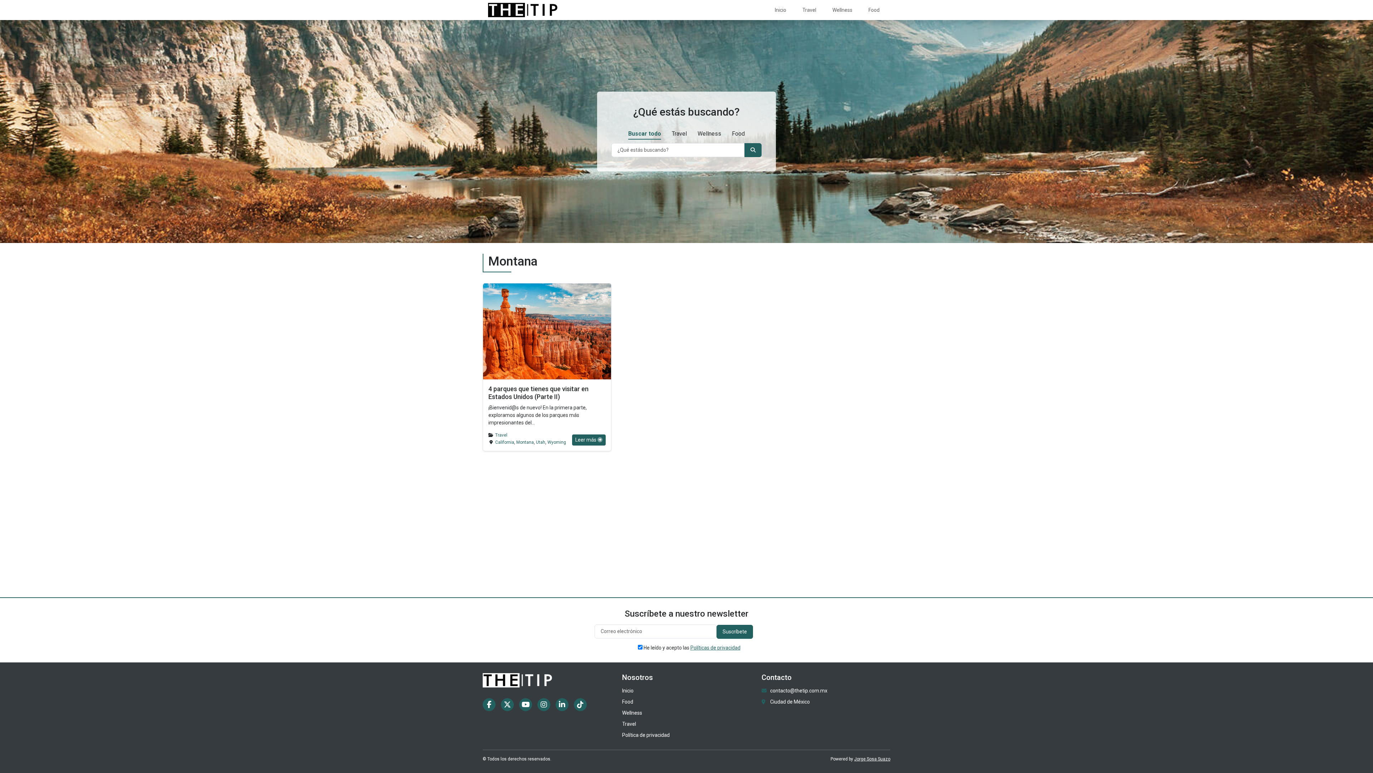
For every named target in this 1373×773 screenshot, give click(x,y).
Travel (809, 10)
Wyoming (556, 442)
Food (874, 10)
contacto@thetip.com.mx (798, 691)
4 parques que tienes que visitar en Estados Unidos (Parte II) (538, 392)
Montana (525, 442)
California (504, 442)
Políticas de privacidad (715, 648)
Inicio (780, 10)
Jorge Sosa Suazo (872, 759)
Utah (540, 442)
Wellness (842, 10)
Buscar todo (644, 133)
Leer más (586, 440)
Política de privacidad (646, 735)
